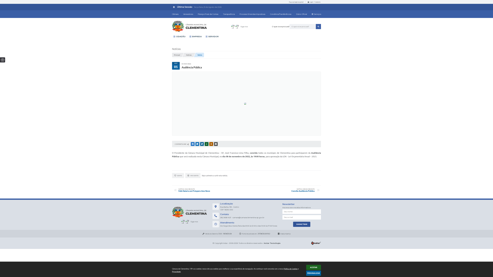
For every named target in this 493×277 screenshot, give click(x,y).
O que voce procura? (281, 27)
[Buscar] (318, 26)
